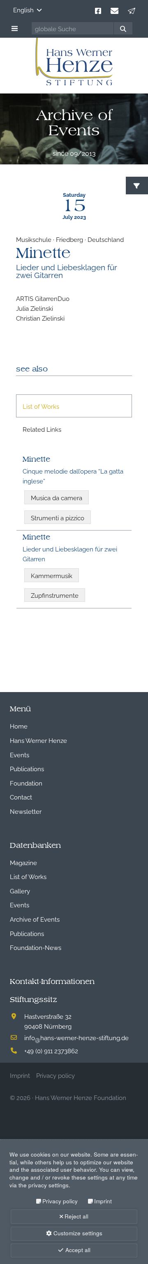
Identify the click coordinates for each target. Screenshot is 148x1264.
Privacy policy (60, 1201)
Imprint (103, 1201)
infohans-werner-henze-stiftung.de (76, 1037)
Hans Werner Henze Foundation (80, 1097)
